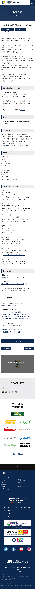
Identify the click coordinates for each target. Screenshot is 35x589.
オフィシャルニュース (8, 29)
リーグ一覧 (7, 513)
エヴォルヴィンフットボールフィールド (15, 96)
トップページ (7, 507)
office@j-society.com (8, 305)
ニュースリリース (20, 29)
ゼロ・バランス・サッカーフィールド (14, 243)
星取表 (20, 482)
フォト (3, 486)
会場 (19, 484)
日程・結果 (21, 480)
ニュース (6, 516)
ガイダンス (4, 480)
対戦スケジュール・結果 (10, 186)
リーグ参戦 (7, 510)
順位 (2, 482)
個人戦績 (4, 484)
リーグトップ (5, 477)
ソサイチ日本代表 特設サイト (10, 325)
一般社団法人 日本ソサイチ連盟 (10, 332)
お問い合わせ (5, 489)
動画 (19, 486)
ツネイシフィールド (9, 232)
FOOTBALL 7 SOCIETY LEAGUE (12, 330)
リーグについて (17, 507)
